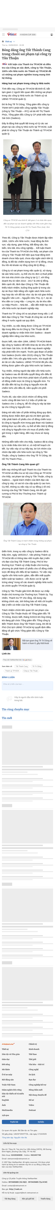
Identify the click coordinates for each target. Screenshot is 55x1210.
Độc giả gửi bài (28, 1199)
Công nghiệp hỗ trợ (37, 1085)
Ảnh (4, 1105)
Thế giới (32, 1059)
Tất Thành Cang (22, 666)
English (5, 1100)
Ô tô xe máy (7, 1074)
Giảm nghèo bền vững (12, 1090)
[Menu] (3, 34)
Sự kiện (41, 1122)
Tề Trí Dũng (36, 666)
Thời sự (8, 41)
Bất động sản (8, 1080)
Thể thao (33, 1054)
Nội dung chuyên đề (38, 1095)
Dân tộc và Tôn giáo (11, 1054)
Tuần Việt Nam (8, 1085)
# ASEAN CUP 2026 (27, 35)
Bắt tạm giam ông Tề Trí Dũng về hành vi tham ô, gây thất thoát (37, 642)
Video (31, 1105)
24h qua (5, 1115)
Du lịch (32, 1074)
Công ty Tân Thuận (31, 671)
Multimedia (7, 1110)
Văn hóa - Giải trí (36, 1064)
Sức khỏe (6, 1069)
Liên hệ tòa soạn (10, 1143)
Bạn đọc (32, 1080)
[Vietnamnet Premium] (8, 1045)
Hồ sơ (31, 1100)
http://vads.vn (15, 1189)
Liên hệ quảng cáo (10, 1172)
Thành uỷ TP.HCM (12, 671)
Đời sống (6, 1064)
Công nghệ (33, 1069)
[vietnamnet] (12, 36)
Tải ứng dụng (10, 1199)
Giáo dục (6, 1059)
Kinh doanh (34, 1049)
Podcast (32, 1110)
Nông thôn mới (35, 1090)
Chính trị (33, 1044)
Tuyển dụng (45, 1199)
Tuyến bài (14, 1122)
